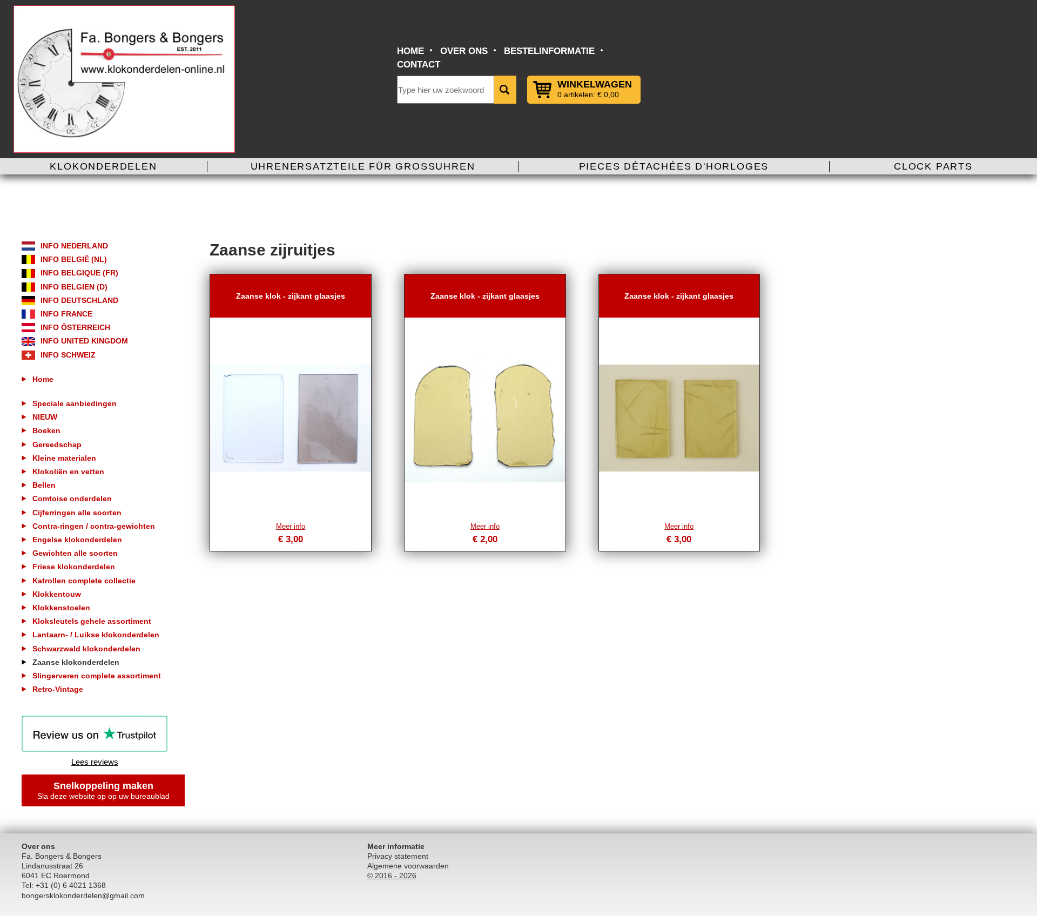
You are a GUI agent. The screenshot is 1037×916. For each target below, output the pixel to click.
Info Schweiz (68, 355)
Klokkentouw (56, 594)
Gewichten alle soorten (75, 553)
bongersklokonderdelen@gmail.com (83, 895)
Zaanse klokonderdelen (75, 662)
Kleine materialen (64, 458)
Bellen (44, 485)
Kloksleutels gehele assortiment (91, 621)
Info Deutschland (79, 300)
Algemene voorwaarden (408, 865)
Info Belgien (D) (74, 286)
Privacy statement (397, 856)
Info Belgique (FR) (79, 272)
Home (410, 51)
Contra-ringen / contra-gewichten (93, 526)
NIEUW (44, 417)
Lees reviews (94, 761)
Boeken (46, 430)
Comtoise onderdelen (72, 498)
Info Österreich (75, 327)
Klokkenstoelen (61, 607)
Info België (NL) (74, 259)
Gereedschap (57, 444)
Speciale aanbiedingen (74, 403)
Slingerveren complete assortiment (96, 675)
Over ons (464, 51)
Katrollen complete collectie (84, 580)
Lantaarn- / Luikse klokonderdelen (95, 634)
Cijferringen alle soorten (77, 512)
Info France (66, 313)
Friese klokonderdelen (73, 566)
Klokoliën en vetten (68, 471)
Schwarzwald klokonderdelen (86, 648)
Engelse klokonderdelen (77, 539)
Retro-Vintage (57, 689)
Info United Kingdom (84, 340)
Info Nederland (74, 245)
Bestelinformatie (549, 51)
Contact (418, 64)
